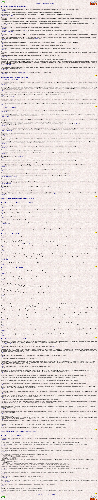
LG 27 (2, 403)
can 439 (91, 276)
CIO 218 (5, 73)
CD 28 (2, 439)
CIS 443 (2, 194)
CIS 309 (2, 135)
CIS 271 (2, 264)
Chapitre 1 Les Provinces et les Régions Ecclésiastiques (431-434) (17, 202)
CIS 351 (7, 31)
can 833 (68, 175)
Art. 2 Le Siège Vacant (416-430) (8, 107)
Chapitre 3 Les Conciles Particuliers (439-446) (12, 267)
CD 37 (6, 343)
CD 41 (2, 213)
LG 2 (1, 408)
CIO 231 (5, 194)
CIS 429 (2, 84)
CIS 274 (2, 250)
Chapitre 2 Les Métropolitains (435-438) (10, 233)
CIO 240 (5, 477)
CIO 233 (2, 95)
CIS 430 (2, 111)
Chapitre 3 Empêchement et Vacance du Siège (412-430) (14, 77)
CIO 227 (5, 166)
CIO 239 (5, 473)
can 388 (51, 186)
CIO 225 (5, 153)
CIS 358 (2, 469)
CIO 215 (14, 31)
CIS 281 (4, 273)
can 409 (75, 123)
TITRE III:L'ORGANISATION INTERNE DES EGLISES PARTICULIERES (18, 431)
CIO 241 (10, 481)
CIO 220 (9, 176)
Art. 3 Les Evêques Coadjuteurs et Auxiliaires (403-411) (14, 6)
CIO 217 (5, 69)
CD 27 (2, 90)
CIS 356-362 (8, 439)
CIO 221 (12, 176)
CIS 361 (2, 477)
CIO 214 (5, 24)
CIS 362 (7, 481)
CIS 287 (2, 325)
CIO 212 (11, 15)
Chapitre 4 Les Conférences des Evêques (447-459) (13, 338)
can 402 (24, 72)
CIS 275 (2, 259)
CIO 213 (11, 31)
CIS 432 (2, 143)
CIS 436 (5, 183)
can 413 (13, 99)
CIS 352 (8, 15)
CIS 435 (2, 170)
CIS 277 (5, 259)
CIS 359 (2, 473)
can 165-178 (20, 156)
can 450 (53, 346)
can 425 (28, 243)
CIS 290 (4, 330)
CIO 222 (5, 64)
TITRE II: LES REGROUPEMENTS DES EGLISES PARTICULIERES (17, 198)
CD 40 (2, 207)
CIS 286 (2, 319)
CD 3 (4, 343)
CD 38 (9, 343)
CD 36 (2, 273)
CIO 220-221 (9, 130)
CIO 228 (9, 183)
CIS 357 (2, 451)
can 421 (54, 193)
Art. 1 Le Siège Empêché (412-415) (9, 79)
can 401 (20, 72)
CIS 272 (2, 237)
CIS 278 (8, 259)
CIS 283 (2, 279)
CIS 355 (2, 64)
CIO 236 (5, 445)
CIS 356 (2, 445)
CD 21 (2, 73)
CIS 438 (5, 176)
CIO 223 (5, 84)
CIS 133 (2, 157)
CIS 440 (2, 187)
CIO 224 (9, 64)
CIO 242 (2, 485)
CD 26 (4, 10)
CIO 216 (5, 56)
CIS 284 (2, 295)
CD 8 (4, 481)
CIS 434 (2, 166)
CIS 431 (4, 130)
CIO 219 (5, 111)
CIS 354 (2, 69)
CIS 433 (2, 153)
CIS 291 (2, 335)
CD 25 (2, 10)
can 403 (25, 30)
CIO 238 (5, 469)
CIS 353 (2, 24)
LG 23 (2, 343)
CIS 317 (5, 135)
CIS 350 (4, 15)
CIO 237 (5, 451)
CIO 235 (12, 439)
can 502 (8, 139)
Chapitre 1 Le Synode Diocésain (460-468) (11, 435)
